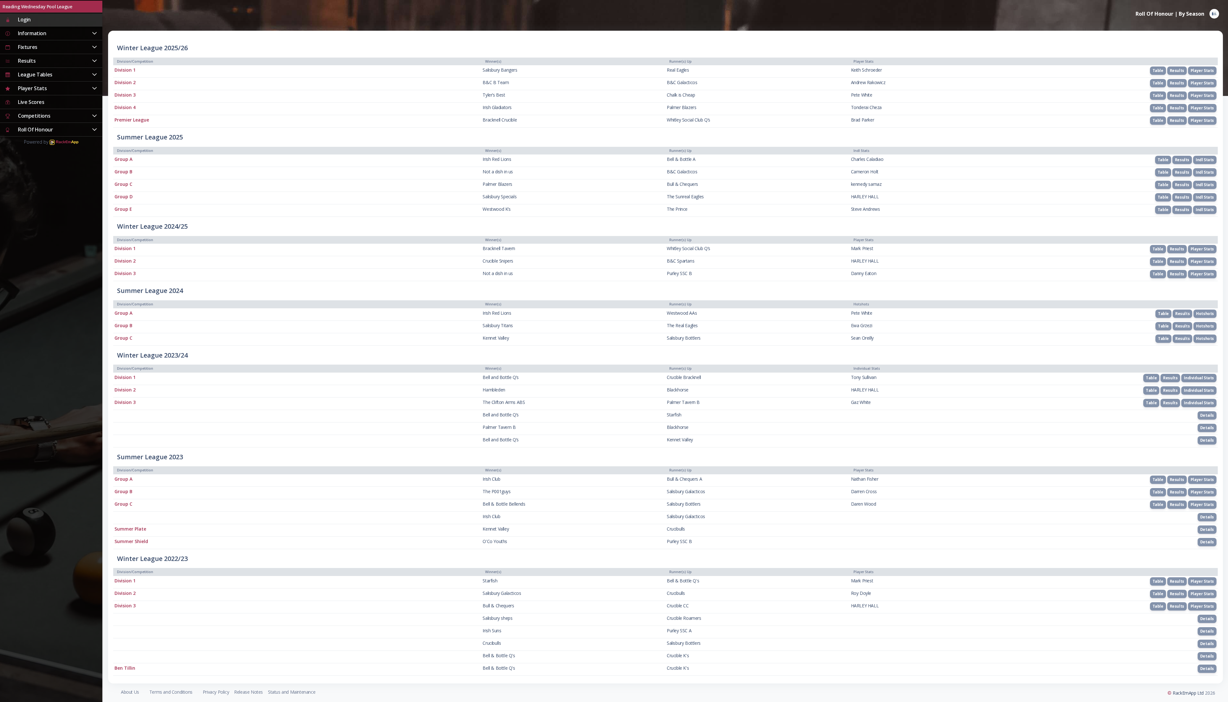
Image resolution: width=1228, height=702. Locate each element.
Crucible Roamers (684, 618)
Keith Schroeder (866, 70)
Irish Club (491, 479)
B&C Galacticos (682, 82)
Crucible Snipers (498, 261)
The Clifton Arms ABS (504, 402)
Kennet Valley (496, 338)
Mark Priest (862, 248)
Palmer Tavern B (683, 402)
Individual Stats (1199, 378)
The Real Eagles (682, 325)
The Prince (677, 209)
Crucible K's (678, 655)
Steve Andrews (865, 209)
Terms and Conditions (171, 692)
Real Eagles (678, 70)
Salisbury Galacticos (686, 491)
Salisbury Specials (499, 196)
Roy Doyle (861, 593)
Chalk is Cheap (681, 95)
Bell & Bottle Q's (683, 581)
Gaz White (861, 402)
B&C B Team (496, 82)
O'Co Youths (495, 541)
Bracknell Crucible (500, 120)
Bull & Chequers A (684, 479)
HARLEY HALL (865, 196)
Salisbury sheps (497, 618)
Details (1207, 415)
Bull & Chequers (682, 184)
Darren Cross (864, 491)
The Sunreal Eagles (685, 196)
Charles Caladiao (867, 159)
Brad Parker (862, 120)
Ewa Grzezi (861, 325)
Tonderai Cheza (866, 107)
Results (1177, 70)
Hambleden (494, 390)
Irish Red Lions (497, 159)
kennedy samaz (866, 184)
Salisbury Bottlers (684, 338)
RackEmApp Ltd (1188, 693)
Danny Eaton (864, 273)
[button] (51, 33)
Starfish (674, 415)
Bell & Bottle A (681, 159)
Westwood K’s (496, 209)
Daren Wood (863, 504)
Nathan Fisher (864, 479)
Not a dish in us (498, 172)
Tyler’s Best (494, 95)
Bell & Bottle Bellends (504, 504)
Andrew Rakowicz (868, 82)
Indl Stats (1205, 159)
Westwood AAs (682, 313)
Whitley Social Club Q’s (688, 120)
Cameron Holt (864, 172)
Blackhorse (678, 390)
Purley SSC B (679, 273)
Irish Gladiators (497, 107)
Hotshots (1205, 313)
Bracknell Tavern (499, 248)
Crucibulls (676, 529)
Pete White (861, 95)
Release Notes (248, 692)
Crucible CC (678, 606)
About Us (130, 692)
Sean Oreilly (862, 338)
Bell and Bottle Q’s (500, 377)
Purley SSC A (679, 630)
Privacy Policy (216, 692)
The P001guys (496, 491)
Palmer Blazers (681, 107)
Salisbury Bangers (500, 70)
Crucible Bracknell (684, 377)
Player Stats (1202, 70)
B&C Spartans (680, 261)
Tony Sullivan (864, 377)
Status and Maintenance (291, 692)
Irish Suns (492, 630)
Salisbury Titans (498, 325)
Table (1158, 70)
